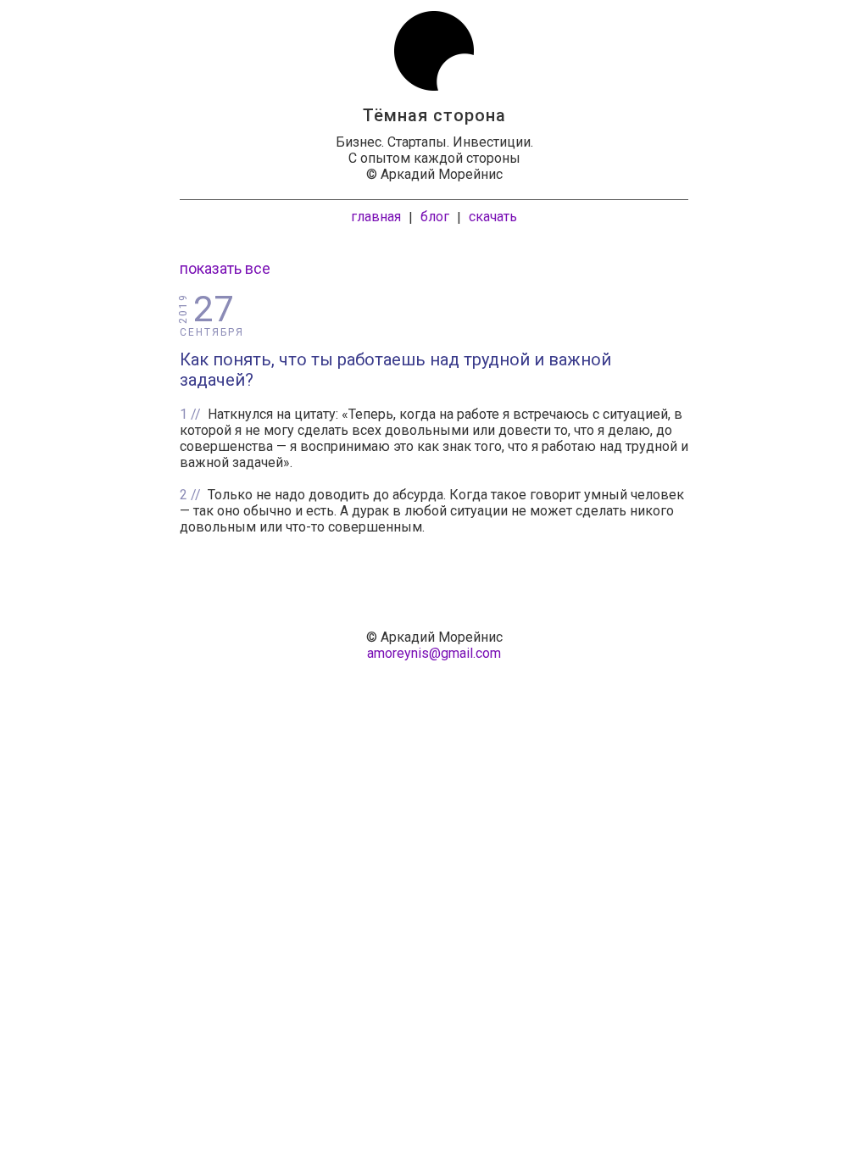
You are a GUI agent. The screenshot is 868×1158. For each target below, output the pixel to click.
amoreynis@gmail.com (434, 653)
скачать (493, 217)
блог (434, 217)
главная (376, 217)
